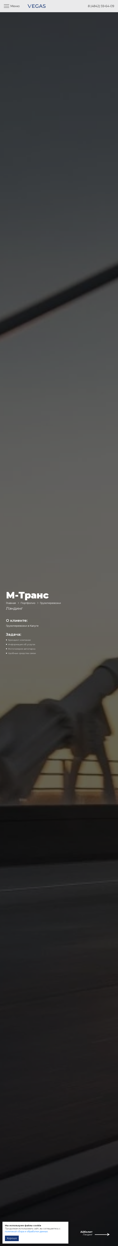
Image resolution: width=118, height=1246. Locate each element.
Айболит (86, 1231)
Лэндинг (87, 1234)
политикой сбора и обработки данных (26, 1231)
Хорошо (12, 1238)
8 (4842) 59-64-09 (101, 6)
